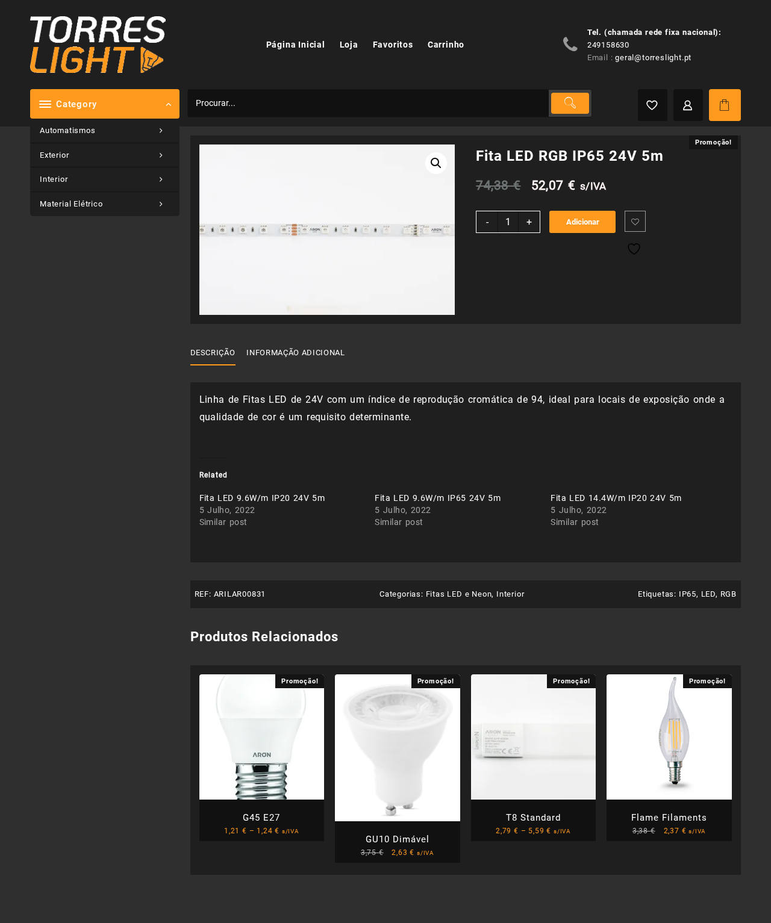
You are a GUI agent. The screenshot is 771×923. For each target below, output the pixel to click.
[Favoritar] (635, 221)
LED (708, 593)
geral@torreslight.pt (653, 57)
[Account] (688, 105)
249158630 (608, 44)
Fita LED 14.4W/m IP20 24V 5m (616, 498)
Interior (53, 179)
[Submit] (569, 103)
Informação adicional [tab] (295, 352)
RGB (728, 593)
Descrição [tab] (213, 352)
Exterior (54, 155)
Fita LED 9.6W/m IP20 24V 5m (262, 498)
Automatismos (68, 130)
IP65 (687, 593)
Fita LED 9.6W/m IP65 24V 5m (438, 498)
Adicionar (582, 221)
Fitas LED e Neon (459, 593)
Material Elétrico (71, 203)
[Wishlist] (652, 105)
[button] (436, 163)
